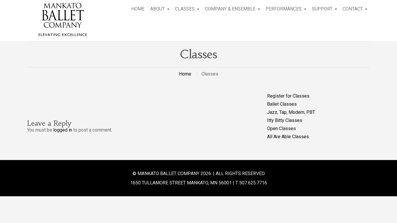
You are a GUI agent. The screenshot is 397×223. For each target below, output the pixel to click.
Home (185, 74)
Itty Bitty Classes (284, 120)
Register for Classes (288, 96)
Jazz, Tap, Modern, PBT (291, 112)
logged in (62, 130)
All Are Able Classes (288, 136)
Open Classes (281, 128)
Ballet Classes (282, 104)
